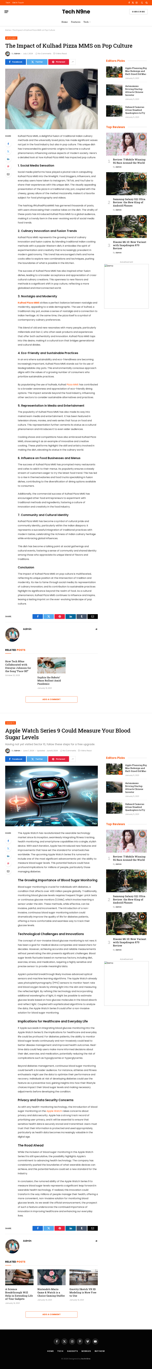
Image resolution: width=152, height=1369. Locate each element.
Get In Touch (18, 2)
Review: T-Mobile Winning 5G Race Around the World (129, 161)
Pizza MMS (73, 384)
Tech (8, 2)
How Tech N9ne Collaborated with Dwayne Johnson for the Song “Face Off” (18, 666)
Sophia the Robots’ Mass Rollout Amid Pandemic (49, 680)
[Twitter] (8, 151)
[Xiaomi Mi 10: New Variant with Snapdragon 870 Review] (126, 226)
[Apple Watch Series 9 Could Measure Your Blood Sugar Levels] (51, 796)
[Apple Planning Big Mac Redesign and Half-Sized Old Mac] (114, 72)
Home (64, 22)
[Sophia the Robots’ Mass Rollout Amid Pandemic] (51, 665)
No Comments (44, 53)
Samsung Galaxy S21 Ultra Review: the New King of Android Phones (129, 202)
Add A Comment (51, 699)
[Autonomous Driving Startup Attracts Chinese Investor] (114, 90)
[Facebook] (8, 144)
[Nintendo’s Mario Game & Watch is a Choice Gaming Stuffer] (51, 1277)
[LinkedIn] (8, 159)
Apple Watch (54, 1111)
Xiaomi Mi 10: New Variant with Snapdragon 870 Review (129, 245)
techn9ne (85, 1358)
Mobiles (86, 1351)
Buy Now (100, 1351)
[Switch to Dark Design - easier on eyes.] (142, 3)
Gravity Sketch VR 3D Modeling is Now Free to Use (82, 1292)
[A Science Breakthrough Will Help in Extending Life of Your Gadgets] (19, 1277)
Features (75, 22)
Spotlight (11, 38)
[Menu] (6, 11)
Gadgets (10, 723)
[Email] (8, 174)
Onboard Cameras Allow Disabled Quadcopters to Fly (135, 110)
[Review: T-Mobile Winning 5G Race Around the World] (126, 144)
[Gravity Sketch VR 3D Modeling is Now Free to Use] (83, 1277)
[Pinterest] (8, 167)
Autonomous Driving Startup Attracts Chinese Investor (134, 90)
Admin (17, 53)
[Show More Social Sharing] (73, 62)
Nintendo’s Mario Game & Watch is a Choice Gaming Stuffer (51, 1292)
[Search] (146, 2)
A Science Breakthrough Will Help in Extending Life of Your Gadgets (19, 1294)
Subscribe (138, 11)
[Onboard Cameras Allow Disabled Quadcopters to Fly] (114, 111)
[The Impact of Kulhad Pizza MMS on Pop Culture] (51, 99)
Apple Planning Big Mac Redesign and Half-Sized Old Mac (136, 71)
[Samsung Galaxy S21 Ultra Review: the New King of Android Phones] (126, 183)
